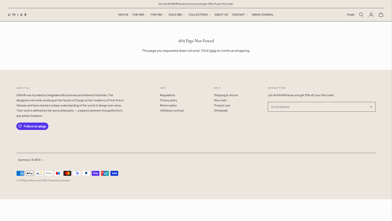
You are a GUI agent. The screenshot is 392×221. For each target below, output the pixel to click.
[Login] (371, 14)
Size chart (220, 100)
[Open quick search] (361, 14)
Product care (222, 105)
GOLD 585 (175, 14)
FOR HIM (156, 14)
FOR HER (138, 14)
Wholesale (221, 110)
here (212, 50)
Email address (280, 102)
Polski (350, 14)
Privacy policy (168, 100)
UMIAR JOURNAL (263, 14)
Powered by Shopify (59, 180)
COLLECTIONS (198, 14)
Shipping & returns (226, 95)
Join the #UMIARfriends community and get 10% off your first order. (196, 3)
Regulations (167, 95)
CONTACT (238, 14)
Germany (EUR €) (29, 160)
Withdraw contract (172, 110)
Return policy (168, 105)
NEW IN (123, 14)
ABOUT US (221, 14)
